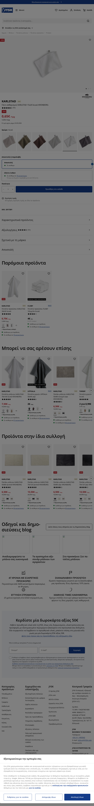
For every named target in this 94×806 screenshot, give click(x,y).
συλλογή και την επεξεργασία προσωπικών (70, 785)
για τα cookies (35, 788)
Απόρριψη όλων (49, 797)
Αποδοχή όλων (77, 797)
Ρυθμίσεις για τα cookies (18, 797)
